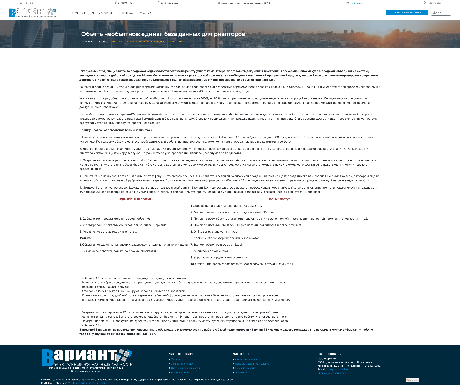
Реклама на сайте (245, 367)
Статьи (145, 13)
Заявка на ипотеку (182, 363)
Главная (86, 41)
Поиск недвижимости (92, 13)
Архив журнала (180, 372)
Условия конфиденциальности (93, 383)
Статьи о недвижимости (185, 367)
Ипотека (125, 13)
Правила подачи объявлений (252, 363)
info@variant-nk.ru (338, 369)
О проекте (241, 372)
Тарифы (175, 359)
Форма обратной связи (332, 373)
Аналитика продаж (246, 359)
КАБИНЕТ (442, 12)
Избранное (356, 3)
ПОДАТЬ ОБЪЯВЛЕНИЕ (407, 12)
